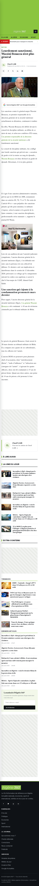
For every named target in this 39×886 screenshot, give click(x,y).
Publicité (4, 849)
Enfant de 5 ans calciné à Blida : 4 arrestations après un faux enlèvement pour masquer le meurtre (19, 660)
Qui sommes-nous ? (8, 836)
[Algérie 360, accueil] (19, 31)
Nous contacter (7, 846)
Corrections (5, 842)
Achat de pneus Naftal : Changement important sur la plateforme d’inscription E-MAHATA (21, 614)
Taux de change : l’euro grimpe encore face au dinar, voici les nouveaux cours (23, 624)
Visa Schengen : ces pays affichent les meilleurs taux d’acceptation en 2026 (21, 604)
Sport (33, 37)
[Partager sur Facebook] (8, 71)
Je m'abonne (10, 707)
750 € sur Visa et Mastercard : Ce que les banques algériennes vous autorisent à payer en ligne (23, 595)
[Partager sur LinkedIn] (18, 71)
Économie (24, 37)
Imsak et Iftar (6, 865)
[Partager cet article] (3, 71)
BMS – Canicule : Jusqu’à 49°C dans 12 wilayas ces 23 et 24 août (24, 585)
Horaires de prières (8, 858)
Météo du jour (6, 862)
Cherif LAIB (11, 64)
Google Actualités (7, 868)
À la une (4, 37)
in (18, 804)
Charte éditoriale (7, 839)
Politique (4, 816)
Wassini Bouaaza (7, 158)
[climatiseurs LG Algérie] (19, 237)
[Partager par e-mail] (22, 71)
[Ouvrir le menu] (35, 31)
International (5, 827)
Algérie (14, 37)
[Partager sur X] (13, 71)
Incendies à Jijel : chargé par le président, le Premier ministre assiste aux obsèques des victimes (18, 638)
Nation (4, 47)
